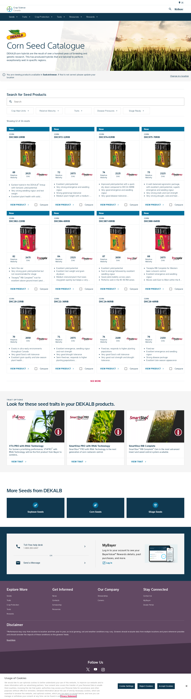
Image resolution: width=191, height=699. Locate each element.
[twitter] (88, 671)
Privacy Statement (68, 696)
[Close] (186, 686)
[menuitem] (13, 17)
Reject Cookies (146, 686)
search (170, 9)
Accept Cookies (166, 686)
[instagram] (103, 671)
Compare (44, 205)
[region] (95, 686)
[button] (51, 546)
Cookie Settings (126, 686)
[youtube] (95, 670)
